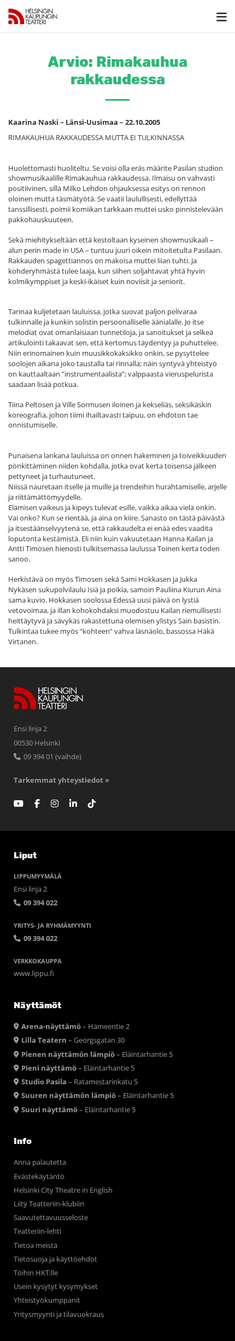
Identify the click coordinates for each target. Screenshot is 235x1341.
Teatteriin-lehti (37, 1231)
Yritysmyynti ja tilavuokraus (59, 1314)
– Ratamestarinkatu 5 (79, 1081)
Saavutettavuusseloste (51, 1217)
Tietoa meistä (35, 1245)
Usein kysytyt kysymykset (56, 1286)
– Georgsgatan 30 (73, 1040)
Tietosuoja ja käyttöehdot (55, 1259)
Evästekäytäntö (39, 1176)
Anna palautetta (40, 1162)
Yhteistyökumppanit (47, 1300)
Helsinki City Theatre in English (63, 1190)
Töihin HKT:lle (36, 1273)
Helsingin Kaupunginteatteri (32, 16)
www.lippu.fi (34, 973)
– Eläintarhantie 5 (97, 1054)
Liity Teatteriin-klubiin (49, 1204)
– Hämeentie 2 (75, 1026)
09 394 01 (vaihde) (51, 756)
